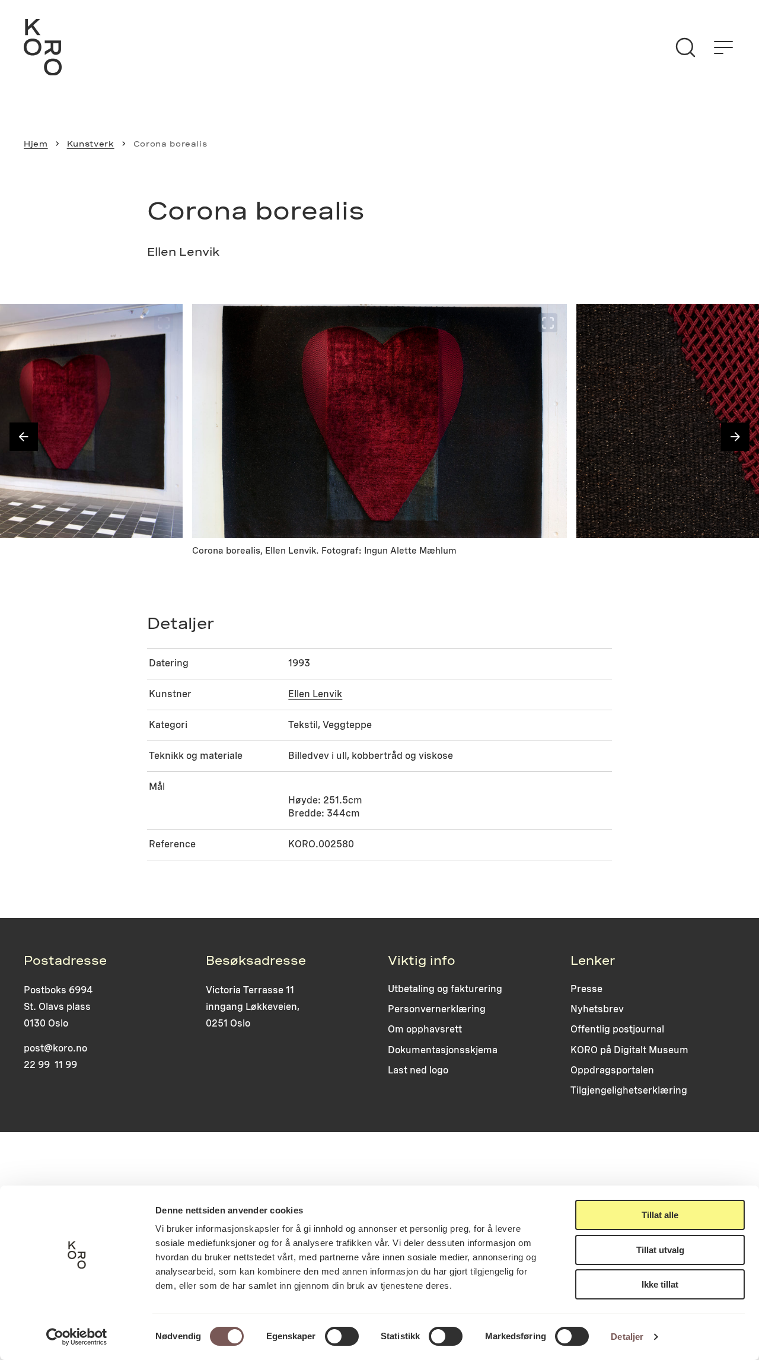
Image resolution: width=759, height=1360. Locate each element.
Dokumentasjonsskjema (443, 1050)
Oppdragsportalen (612, 1070)
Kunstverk (90, 143)
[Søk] (685, 47)
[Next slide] (735, 436)
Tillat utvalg (660, 1250)
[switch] (342, 1336)
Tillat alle (660, 1215)
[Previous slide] (23, 436)
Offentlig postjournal (617, 1029)
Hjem (36, 143)
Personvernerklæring (437, 1009)
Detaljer (627, 1337)
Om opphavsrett (425, 1029)
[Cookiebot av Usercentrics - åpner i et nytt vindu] (77, 1337)
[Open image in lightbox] (163, 322)
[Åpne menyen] (723, 47)
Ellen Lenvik (315, 694)
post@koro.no (55, 1048)
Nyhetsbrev (597, 1009)
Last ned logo (418, 1070)
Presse (586, 988)
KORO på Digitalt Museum (629, 1050)
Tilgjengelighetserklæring (628, 1090)
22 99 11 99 (50, 1064)
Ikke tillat (660, 1284)
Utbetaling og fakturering (445, 988)
